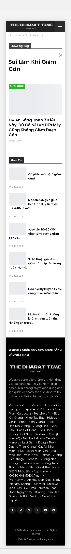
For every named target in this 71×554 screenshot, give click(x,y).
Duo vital (39, 484)
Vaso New (31, 455)
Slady (56, 479)
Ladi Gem (29, 442)
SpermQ (14, 438)
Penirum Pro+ (18, 405)
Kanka (55, 405)
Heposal (32, 459)
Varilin (13, 422)
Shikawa (53, 484)
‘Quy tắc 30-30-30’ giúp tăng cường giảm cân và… (34, 234)
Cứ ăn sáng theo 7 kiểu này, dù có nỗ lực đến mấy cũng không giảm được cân (35, 127)
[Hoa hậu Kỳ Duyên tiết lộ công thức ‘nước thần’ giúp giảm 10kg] (17, 288)
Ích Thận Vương (28, 496)
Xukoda (43, 488)
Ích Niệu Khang (19, 484)
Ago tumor (41, 471)
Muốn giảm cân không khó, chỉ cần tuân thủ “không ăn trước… (34, 318)
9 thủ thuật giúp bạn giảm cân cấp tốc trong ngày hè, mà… (35, 263)
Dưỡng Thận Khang (22, 446)
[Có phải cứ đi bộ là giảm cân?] (17, 173)
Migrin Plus (16, 451)
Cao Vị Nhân (46, 446)
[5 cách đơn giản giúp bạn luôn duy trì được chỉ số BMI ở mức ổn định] (17, 199)
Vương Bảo (40, 426)
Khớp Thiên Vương (32, 422)
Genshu (51, 438)
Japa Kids (15, 488)
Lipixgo (14, 409)
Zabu (54, 488)
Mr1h (45, 475)
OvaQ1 (53, 434)
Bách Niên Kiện (37, 451)
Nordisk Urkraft (33, 438)
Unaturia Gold (29, 463)
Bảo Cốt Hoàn (26, 430)
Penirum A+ (40, 405)
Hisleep (52, 417)
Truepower (28, 409)
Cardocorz (24, 413)
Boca (50, 422)
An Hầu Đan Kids (38, 479)
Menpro (14, 442)
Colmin (45, 455)
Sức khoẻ (17, 86)
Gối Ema (30, 488)
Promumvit (17, 479)
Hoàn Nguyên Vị (20, 492)
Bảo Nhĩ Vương (19, 426)
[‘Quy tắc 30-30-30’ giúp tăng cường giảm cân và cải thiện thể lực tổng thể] (17, 229)
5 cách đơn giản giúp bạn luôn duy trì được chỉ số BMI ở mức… (33, 204)
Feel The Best (47, 467)
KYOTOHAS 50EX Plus (24, 475)
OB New (26, 434)
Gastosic (40, 434)
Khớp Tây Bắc (34, 417)
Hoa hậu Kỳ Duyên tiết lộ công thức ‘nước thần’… (45, 291)
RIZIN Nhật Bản (20, 471)
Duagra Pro (46, 442)
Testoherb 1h (42, 413)
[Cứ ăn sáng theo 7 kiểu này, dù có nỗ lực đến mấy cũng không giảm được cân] (35, 99)
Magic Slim (27, 467)
